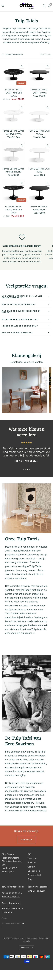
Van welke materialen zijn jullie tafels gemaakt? (22, 297)
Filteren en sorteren (14, 54)
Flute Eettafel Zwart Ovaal (39, 91)
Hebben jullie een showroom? (20, 326)
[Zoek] (44, 5)
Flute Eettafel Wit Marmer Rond (13, 170)
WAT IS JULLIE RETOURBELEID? (19, 304)
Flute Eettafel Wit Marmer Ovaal (13, 132)
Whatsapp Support (11, 896)
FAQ (29, 854)
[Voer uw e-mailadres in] (23, 923)
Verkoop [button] (26, 840)
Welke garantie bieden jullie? (20, 319)
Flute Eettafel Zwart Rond (39, 208)
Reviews (32, 862)
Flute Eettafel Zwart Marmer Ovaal (13, 92)
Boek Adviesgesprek (37, 886)
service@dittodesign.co (13, 886)
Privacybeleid (34, 875)
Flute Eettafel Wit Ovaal (39, 132)
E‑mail (4, 918)
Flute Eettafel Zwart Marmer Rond (13, 209)
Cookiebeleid (34, 871)
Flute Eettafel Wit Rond (39, 170)
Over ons (32, 858)
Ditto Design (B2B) (36, 891)
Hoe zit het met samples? (17, 333)
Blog (30, 879)
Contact (31, 866)
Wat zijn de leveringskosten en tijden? (21, 312)
